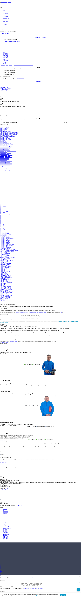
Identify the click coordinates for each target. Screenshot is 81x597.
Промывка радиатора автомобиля (6, 260)
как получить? (3, 449)
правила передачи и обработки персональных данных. (33, 577)
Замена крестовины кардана (5, 234)
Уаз (1, 572)
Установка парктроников (5, 162)
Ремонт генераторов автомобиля (6, 135)
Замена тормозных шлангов (5, 218)
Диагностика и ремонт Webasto (6, 161)
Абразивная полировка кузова (6, 292)
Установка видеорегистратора (6, 163)
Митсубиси (2, 566)
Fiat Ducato (5, 529)
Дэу (1, 547)
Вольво (1, 551)
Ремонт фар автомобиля (4, 226)
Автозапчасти (5, 15)
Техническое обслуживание (5, 287)
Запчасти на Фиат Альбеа (5, 89)
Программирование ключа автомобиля (7, 166)
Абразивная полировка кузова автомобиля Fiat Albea (23, 65)
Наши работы (5, 21)
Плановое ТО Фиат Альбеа (5, 88)
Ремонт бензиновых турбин (5, 147)
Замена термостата (3, 259)
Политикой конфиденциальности (22, 312)
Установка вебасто (3, 160)
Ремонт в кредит (6, 18)
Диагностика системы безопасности (7, 244)
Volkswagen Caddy (6, 526)
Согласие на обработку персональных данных (44, 541)
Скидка (4, 19)
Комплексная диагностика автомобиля (7, 249)
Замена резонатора (3, 252)
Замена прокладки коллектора (6, 195)
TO (3, 510)
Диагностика (5, 13)
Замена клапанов (3, 204)
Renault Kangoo (5, 538)
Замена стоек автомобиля (5, 271)
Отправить (2, 324)
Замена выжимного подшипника (6, 230)
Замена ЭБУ (2, 229)
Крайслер (2, 545)
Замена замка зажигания (5, 221)
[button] (2, 440)
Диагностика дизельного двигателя (7, 183)
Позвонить (9, 49)
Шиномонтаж (5, 16)
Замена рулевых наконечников (6, 210)
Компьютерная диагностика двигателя (7, 136)
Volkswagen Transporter (7, 528)
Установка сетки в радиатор (5, 276)
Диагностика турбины (4, 246)
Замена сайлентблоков (4, 158)
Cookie (61, 312)
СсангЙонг (2, 557)
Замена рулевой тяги (4, 213)
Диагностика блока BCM (5, 239)
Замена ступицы (3, 265)
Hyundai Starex (5, 532)
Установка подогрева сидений (6, 170)
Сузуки (1, 559)
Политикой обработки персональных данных (44, 595)
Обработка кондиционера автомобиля (7, 257)
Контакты (4, 25)
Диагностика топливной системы (6, 245)
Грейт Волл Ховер (3, 542)
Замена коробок (3, 283)
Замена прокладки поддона (5, 196)
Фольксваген (2, 553)
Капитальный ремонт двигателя (6, 291)
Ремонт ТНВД (3, 206)
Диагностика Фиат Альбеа (5, 90)
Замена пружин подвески (5, 156)
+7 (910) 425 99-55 (4, 33)
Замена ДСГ (2, 285)
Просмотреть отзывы (4, 342)
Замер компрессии (3, 200)
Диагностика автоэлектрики (5, 247)
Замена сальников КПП (4, 233)
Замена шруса (3, 141)
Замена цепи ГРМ (3, 129)
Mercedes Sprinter (6, 534)
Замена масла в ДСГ (4, 280)
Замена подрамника (4, 268)
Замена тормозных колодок (5, 131)
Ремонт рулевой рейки (4, 149)
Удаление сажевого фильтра (5, 296)
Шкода (1, 556)
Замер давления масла (4, 154)
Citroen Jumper (5, 523)
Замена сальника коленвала (5, 143)
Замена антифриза (3, 256)
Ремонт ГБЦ (2, 140)
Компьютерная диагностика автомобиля (8, 151)
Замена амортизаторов (4, 159)
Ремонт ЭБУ (2, 224)
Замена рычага (3, 269)
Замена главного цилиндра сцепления (7, 231)
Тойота (1, 571)
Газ (1, 552)
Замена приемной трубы (5, 253)
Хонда (1, 574)
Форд (1, 562)
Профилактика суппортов (5, 278)
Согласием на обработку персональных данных (37, 312)
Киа (1, 550)
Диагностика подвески (4, 261)
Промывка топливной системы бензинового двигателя (10, 209)
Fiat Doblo (4, 524)
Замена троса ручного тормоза (6, 217)
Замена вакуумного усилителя (6, 215)
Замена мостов (3, 262)
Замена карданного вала (5, 232)
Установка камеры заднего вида (6, 168)
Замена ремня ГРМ (4, 128)
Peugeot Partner (5, 537)
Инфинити (2, 548)
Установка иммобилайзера (5, 165)
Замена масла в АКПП (4, 236)
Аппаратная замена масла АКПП (6, 279)
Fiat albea (10, 65)
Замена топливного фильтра (5, 275)
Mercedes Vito (5, 535)
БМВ (1, 543)
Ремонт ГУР (2, 212)
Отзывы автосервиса (13, 341)
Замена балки (3, 270)
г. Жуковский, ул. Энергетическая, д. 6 (12, 41)
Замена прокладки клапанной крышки (7, 193)
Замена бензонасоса (4, 187)
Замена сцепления (3, 152)
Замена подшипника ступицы (6, 157)
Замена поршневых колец (5, 205)
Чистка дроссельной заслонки (6, 277)
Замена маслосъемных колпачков (6, 144)
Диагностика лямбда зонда (5, 240)
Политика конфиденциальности (30, 541)
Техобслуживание (6, 11)
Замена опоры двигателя (5, 145)
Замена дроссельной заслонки (6, 190)
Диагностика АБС (3, 294)
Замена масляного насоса (5, 188)
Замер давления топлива (5, 248)
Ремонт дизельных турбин (5, 148)
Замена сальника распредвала (6, 146)
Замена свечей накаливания (5, 298)
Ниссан (1, 567)
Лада (1, 563)
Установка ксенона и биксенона (6, 164)
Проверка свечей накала (5, 297)
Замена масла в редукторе (5, 281)
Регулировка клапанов (4, 197)
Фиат (7, 65)
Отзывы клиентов (3, 497)
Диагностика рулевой (4, 243)
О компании (5, 24)
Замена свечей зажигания (5, 150)
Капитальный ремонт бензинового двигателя (9, 133)
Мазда (1, 564)
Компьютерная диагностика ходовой (7, 251)
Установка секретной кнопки (5, 167)
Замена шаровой (3, 142)
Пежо (1, 570)
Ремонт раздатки (3, 235)
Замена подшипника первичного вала (7, 201)
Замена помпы (3, 202)
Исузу (1, 549)
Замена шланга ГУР (4, 211)
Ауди (1, 561)
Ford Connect (5, 530)
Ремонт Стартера (3, 225)
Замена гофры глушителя (5, 255)
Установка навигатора (4, 169)
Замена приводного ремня (5, 192)
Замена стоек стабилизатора (5, 263)
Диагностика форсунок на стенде (6, 155)
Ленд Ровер (2, 554)
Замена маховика (3, 191)
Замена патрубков (3, 189)
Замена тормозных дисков (5, 138)
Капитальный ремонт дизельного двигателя (8, 134)
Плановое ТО (3, 495)
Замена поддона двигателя (5, 194)
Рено (1, 555)
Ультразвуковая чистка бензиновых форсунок (9, 132)
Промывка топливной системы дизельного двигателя (10, 208)
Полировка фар (3, 180)
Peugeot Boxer (5, 536)
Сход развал (2, 300)
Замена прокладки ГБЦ (4, 203)
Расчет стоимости (10, 490)
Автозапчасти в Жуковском (5, 286)
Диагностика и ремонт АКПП (6, 237)
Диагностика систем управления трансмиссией (9, 250)
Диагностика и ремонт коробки (6, 282)
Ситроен (2, 546)
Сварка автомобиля (4, 290)
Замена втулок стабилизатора (5, 266)
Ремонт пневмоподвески (5, 264)
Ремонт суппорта (3, 219)
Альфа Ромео (2, 560)
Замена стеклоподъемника (5, 223)
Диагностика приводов (4, 241)
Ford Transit (5, 531)
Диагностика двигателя (4, 127)
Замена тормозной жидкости (5, 220)
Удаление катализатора (4, 254)
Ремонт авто (5, 10)
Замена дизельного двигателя (6, 182)
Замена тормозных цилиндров (6, 216)
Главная (3, 65)
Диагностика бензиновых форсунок (7, 238)
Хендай (1, 568)
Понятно (63, 595)
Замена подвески (3, 273)
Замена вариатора (3, 284)
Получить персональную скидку (9, 514)
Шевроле (2, 544)
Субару (1, 558)
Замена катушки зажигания (5, 222)
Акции (4, 22)
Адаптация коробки (4, 227)
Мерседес (2, 565)
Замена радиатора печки (5, 258)
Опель (1, 569)
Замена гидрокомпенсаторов (5, 185)
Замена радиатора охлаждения (6, 184)
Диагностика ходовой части (5, 153)
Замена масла (2, 130)
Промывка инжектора (4, 207)
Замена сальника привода (5, 267)
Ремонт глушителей (4, 137)
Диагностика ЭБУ (3, 293)
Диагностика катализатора (5, 242)
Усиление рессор (3, 272)
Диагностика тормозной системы (6, 214)
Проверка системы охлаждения (6, 289)
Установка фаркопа (4, 274)
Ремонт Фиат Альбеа (4, 87)
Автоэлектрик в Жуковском (5, 288)
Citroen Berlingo (5, 522)
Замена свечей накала (4, 199)
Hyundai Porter (5, 525)
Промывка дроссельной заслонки (6, 295)
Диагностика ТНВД (4, 186)
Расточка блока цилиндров (5, 198)
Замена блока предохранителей (6, 228)
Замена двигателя (3, 181)
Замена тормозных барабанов (6, 139)
